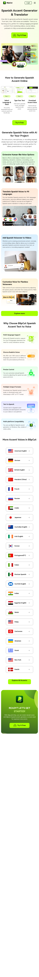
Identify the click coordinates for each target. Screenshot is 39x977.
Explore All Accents (19, 680)
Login (28, 3)
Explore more (19, 313)
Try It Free (19, 123)
